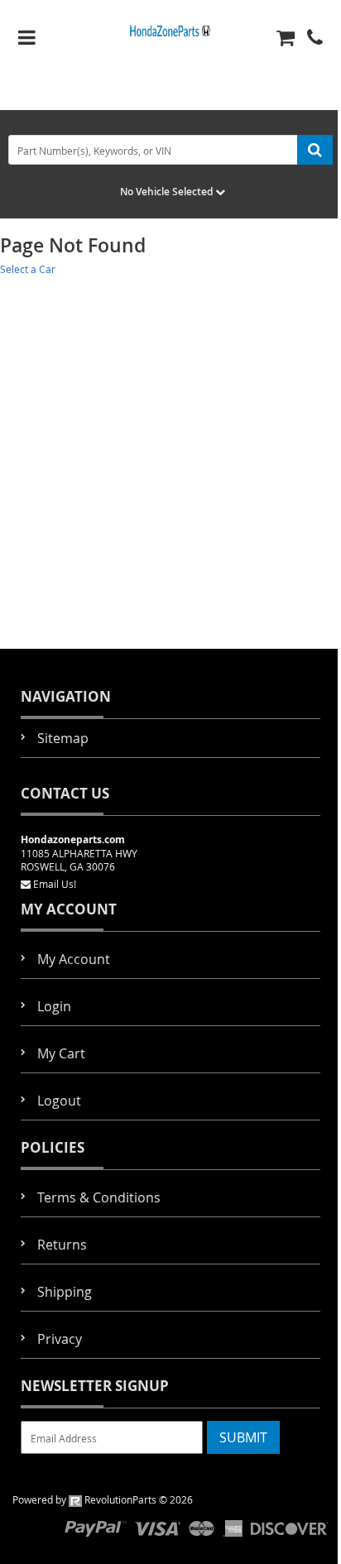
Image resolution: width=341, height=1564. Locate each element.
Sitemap (63, 738)
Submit (243, 1437)
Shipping (64, 1292)
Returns (62, 1244)
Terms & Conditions (99, 1197)
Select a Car (27, 269)
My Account (73, 959)
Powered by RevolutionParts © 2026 (102, 1499)
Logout (59, 1100)
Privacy (59, 1339)
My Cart (61, 1053)
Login (54, 1006)
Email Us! (54, 883)
